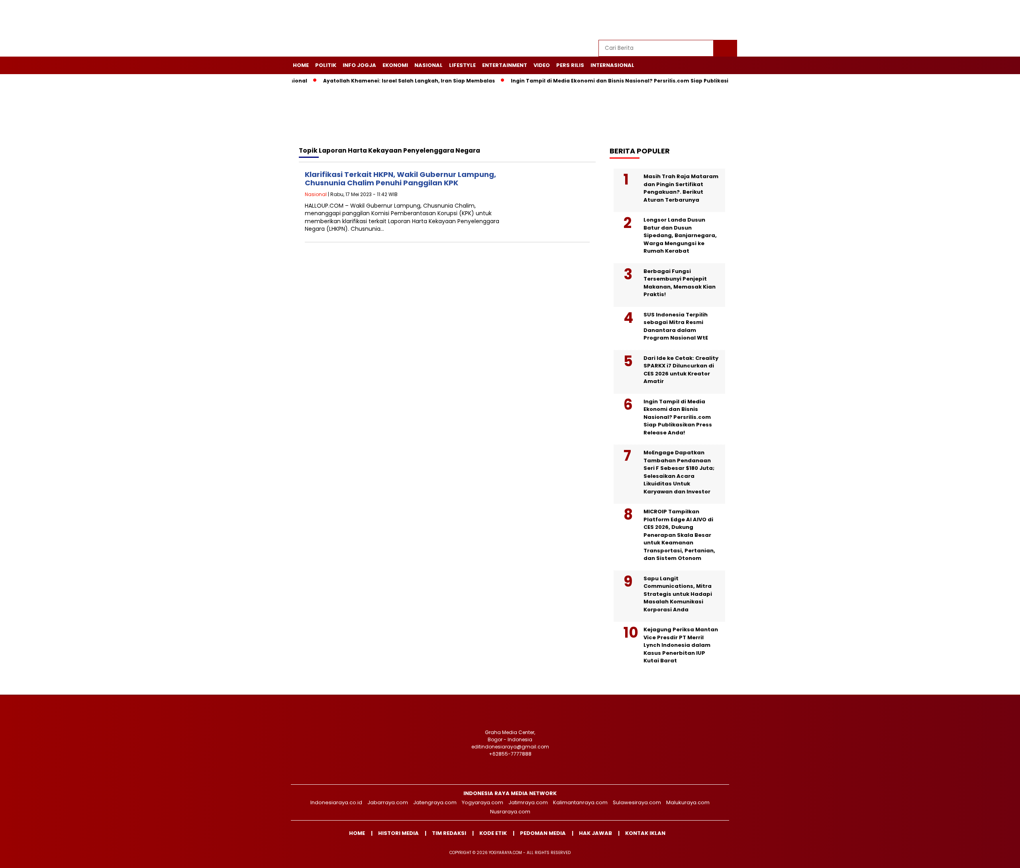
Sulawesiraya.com (637, 802)
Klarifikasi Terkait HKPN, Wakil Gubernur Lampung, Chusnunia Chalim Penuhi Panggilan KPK (400, 178)
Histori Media (398, 833)
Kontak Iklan (645, 833)
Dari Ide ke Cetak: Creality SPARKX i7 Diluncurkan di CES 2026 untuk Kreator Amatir (680, 369)
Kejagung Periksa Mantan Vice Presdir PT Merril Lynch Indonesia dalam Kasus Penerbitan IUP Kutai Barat (680, 645)
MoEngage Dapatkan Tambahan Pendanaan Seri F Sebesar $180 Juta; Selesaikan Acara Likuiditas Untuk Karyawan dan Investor (678, 472)
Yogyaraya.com (482, 802)
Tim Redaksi (449, 833)
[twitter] (676, 20)
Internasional (612, 65)
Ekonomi (395, 65)
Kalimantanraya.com (580, 802)
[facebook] (657, 20)
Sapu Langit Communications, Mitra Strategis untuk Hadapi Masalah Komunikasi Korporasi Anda (677, 594)
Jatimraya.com (528, 802)
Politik (325, 65)
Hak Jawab (595, 833)
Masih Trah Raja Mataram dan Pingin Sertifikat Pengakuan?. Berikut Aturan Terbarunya (680, 188)
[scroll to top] (983, 856)
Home (301, 65)
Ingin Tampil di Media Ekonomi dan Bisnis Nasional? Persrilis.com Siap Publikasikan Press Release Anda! (628, 80)
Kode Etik (493, 833)
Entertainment (504, 65)
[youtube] (712, 20)
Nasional (428, 65)
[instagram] (694, 20)
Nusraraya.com (510, 811)
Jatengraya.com (435, 802)
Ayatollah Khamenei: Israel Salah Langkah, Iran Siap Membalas (385, 80)
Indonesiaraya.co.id (336, 802)
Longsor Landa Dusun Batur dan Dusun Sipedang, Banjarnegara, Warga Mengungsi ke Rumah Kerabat (680, 235)
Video (542, 65)
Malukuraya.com (688, 802)
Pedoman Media (543, 833)
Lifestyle (462, 65)
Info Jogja (359, 65)
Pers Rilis (570, 65)
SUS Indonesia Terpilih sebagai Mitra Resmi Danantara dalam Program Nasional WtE (675, 326)
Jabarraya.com (387, 802)
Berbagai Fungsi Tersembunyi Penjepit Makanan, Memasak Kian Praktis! (679, 282)
